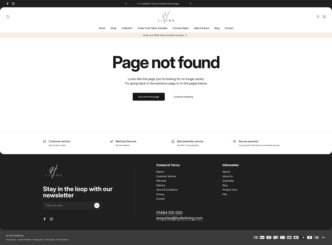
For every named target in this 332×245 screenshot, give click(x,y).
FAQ (225, 194)
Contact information (24, 240)
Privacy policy (11, 240)
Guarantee (228, 180)
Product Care (230, 189)
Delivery (160, 185)
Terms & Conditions (166, 189)
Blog (225, 185)
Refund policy (50, 240)
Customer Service (166, 176)
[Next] (190, 3)
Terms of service (62, 240)
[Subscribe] (96, 205)
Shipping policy (38, 240)
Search (160, 171)
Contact (160, 198)
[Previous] (126, 3)
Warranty (161, 180)
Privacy (160, 194)
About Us (228, 176)
